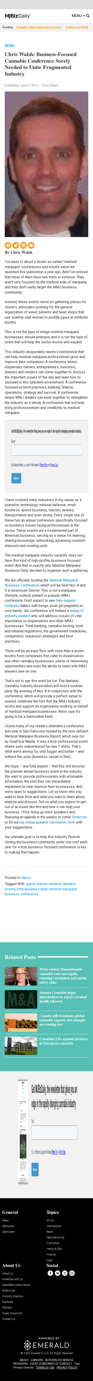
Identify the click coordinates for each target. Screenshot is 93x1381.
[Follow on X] (64, 1273)
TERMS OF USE (45, 1367)
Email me (79, 817)
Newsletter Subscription (16, 1285)
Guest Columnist (12, 1313)
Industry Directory (12, 1296)
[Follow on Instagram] (72, 1273)
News (10, 46)
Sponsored (8, 1231)
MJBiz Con (8, 1290)
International (53, 1226)
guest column (36, 884)
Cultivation (52, 1243)
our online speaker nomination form (47, 822)
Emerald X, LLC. (40, 1353)
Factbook (7, 1302)
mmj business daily (32, 889)
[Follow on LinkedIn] (57, 1273)
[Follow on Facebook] (50, 1273)
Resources (8, 1226)
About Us (7, 1273)
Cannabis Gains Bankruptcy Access (39, 27)
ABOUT (24, 1360)
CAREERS (37, 1360)
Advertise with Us (12, 1279)
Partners (7, 1307)
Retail (49, 1231)
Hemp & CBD (54, 1248)
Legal (49, 1260)
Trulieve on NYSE (76, 27)
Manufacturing (55, 1237)
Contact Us (8, 1319)
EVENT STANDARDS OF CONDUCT (51, 1363)
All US (50, 1220)
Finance (51, 1254)
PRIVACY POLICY (67, 1367)
